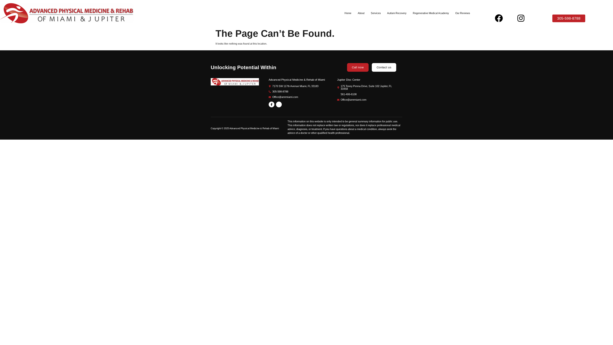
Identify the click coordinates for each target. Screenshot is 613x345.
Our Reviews (462, 13)
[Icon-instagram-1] (279, 104)
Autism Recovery (396, 13)
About (361, 13)
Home (347, 13)
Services (376, 13)
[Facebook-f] (271, 104)
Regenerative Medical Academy (431, 13)
